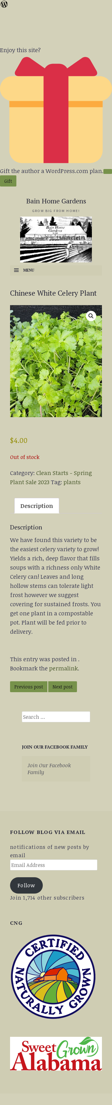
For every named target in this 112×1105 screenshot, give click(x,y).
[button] (91, 316)
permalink (63, 668)
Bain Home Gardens (56, 200)
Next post (63, 687)
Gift (8, 181)
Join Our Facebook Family (55, 747)
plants (72, 482)
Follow (26, 885)
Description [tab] (36, 506)
